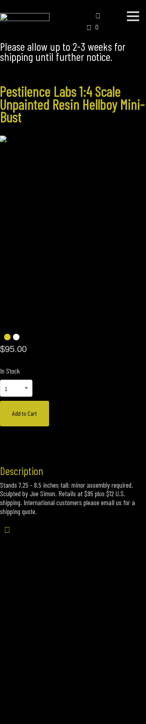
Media (116, 682)
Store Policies (73, 682)
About (30, 682)
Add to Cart (24, 413)
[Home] (24, 16)
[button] (83, 17)
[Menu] (133, 16)
